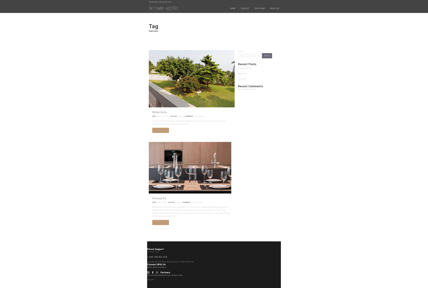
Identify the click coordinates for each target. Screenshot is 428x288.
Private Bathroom (245, 68)
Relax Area (159, 112)
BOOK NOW (260, 8)
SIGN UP (150, 280)
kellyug (180, 116)
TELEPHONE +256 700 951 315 (160, 2)
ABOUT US (274, 8)
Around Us (159, 198)
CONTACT (245, 8)
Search (241, 52)
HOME (233, 8)
